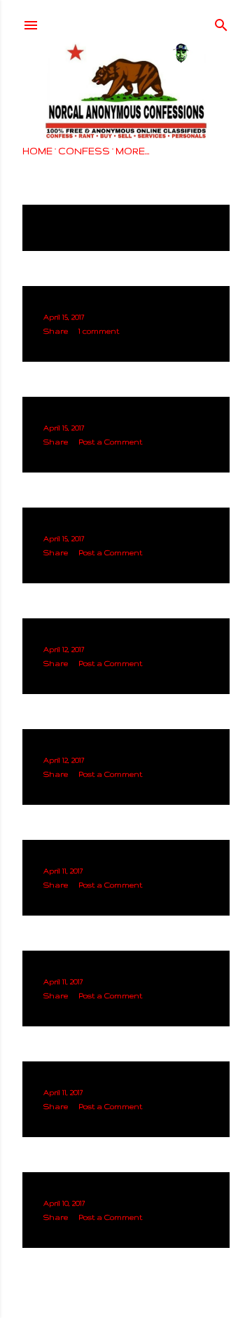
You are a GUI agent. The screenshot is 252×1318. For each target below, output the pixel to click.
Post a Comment (110, 441)
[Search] (221, 21)
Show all (56, 233)
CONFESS (84, 151)
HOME (37, 151)
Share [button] (55, 331)
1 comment (98, 331)
